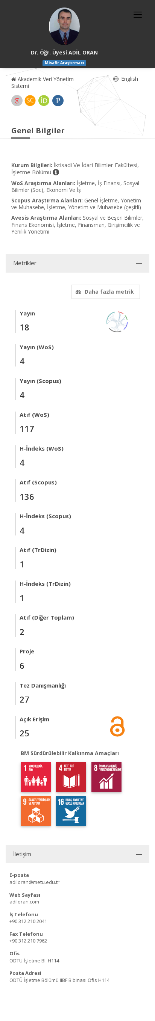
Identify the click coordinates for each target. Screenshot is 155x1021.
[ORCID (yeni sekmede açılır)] (44, 100)
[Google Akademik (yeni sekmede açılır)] (17, 100)
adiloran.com (24, 901)
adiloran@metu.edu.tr (34, 882)
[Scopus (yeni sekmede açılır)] (30, 100)
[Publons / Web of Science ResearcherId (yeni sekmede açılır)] (58, 100)
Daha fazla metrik (109, 291)
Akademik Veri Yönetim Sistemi (42, 82)
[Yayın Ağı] (117, 321)
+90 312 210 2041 (28, 921)
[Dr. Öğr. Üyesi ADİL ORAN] (64, 26)
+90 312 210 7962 (28, 940)
